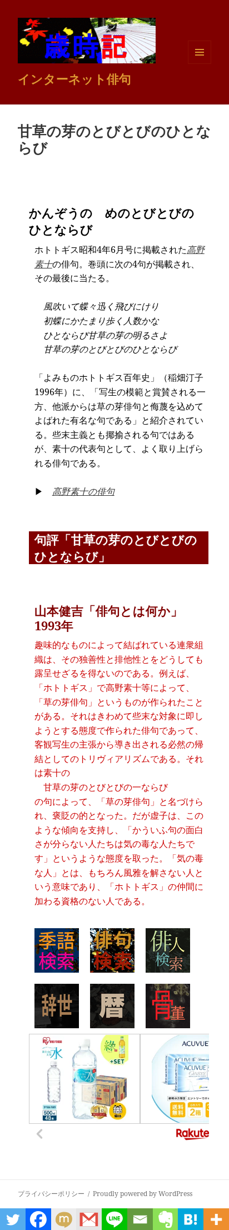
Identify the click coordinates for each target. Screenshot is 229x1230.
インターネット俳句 (74, 78)
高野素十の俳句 (83, 491)
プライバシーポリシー (51, 1193)
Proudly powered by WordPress (142, 1193)
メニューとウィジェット (200, 63)
